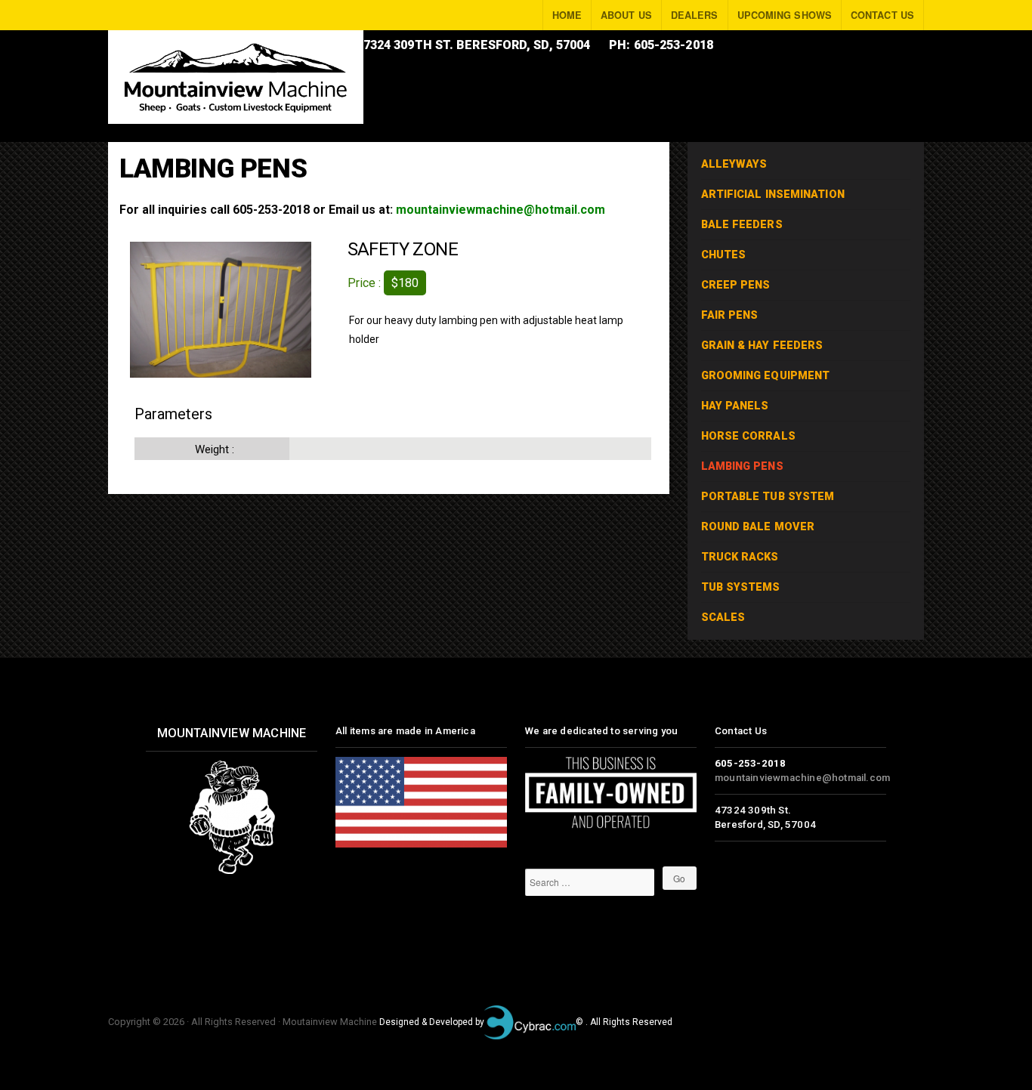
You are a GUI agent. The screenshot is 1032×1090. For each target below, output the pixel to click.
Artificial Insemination (773, 194)
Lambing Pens (742, 466)
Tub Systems (740, 587)
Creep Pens (736, 285)
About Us (626, 15)
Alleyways (734, 164)
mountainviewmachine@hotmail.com (500, 209)
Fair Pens (730, 315)
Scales (723, 617)
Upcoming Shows (784, 15)
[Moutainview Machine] (235, 77)
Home (567, 15)
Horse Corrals (748, 436)
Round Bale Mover (758, 526)
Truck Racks (740, 557)
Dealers (694, 15)
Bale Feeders (742, 224)
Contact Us (882, 15)
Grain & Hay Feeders (762, 345)
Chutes (723, 255)
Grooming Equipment (765, 375)
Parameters (173, 414)
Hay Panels (735, 406)
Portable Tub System (768, 496)
